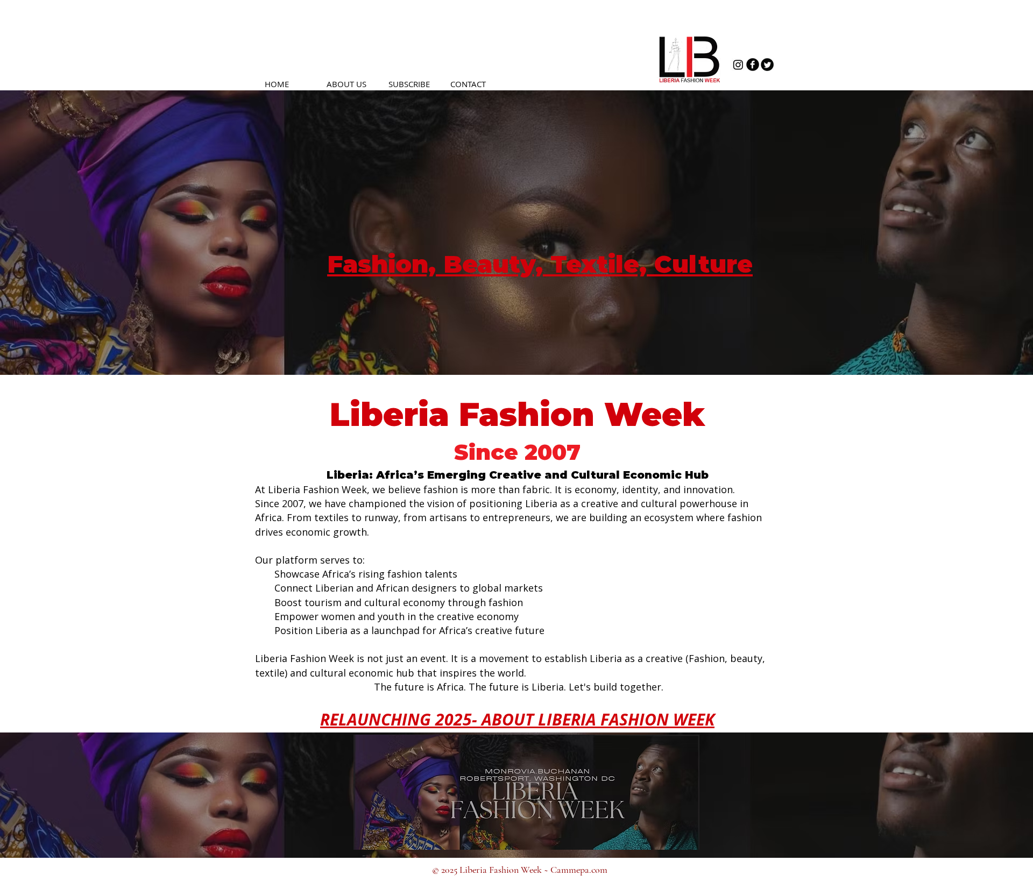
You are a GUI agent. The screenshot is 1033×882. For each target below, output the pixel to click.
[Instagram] (738, 64)
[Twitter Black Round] (767, 64)
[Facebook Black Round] (752, 64)
